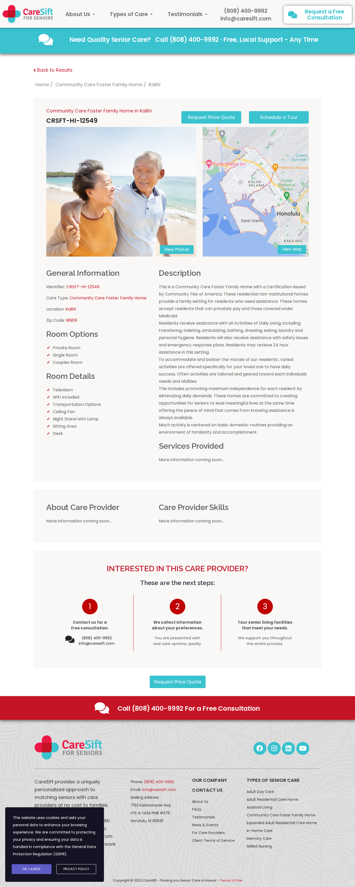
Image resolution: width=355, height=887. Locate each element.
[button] (80, 14)
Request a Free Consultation (324, 14)
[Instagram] (274, 748)
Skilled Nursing (259, 846)
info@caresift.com (245, 18)
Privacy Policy (76, 869)
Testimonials (185, 14)
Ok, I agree (31, 869)
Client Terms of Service (213, 840)
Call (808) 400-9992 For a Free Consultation (188, 708)
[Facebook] (259, 748)
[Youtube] (302, 748)
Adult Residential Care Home (272, 799)
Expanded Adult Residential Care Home (282, 822)
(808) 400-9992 (245, 11)
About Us (77, 14)
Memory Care (259, 838)
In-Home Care (260, 830)
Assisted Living (259, 807)
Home (42, 84)
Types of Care (129, 14)
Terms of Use (231, 880)
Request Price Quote (177, 681)
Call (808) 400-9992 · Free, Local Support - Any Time (236, 39)
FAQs (196, 809)
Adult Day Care (260, 791)
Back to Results (54, 70)
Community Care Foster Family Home (98, 84)
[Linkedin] (288, 748)
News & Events (205, 825)
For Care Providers (208, 832)
